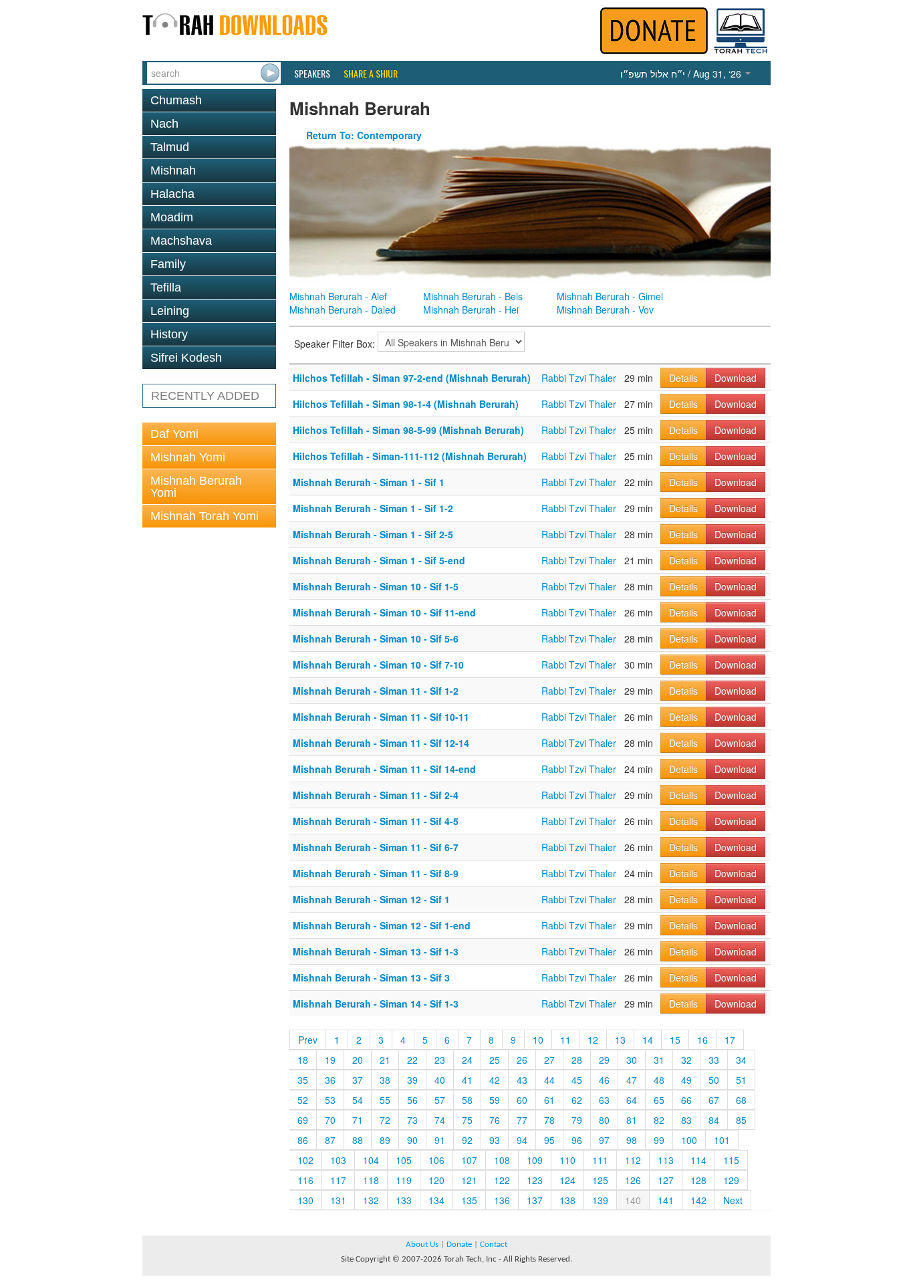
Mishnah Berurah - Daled (342, 309)
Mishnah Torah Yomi (204, 516)
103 (338, 1160)
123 (535, 1180)
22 (412, 1059)
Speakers (312, 73)
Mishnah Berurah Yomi (196, 486)
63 (604, 1099)
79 (576, 1120)
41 (467, 1079)
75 (467, 1120)
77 (522, 1120)
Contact (493, 1244)
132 (371, 1200)
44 (549, 1079)
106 (436, 1160)
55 (385, 1099)
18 (302, 1059)
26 (522, 1059)
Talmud (169, 147)
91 (439, 1140)
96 (576, 1140)
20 (357, 1059)
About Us (422, 1244)
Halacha (172, 194)
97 (604, 1140)
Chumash (176, 100)
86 (302, 1140)
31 (659, 1059)
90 (412, 1140)
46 (604, 1079)
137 (535, 1200)
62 (576, 1099)
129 (731, 1180)
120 (436, 1180)
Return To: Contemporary (364, 135)
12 (593, 1039)
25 (494, 1059)
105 (404, 1160)
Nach (164, 123)
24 (467, 1059)
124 (567, 1180)
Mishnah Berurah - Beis (473, 296)
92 (467, 1140)
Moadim (171, 217)
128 (698, 1180)
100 (689, 1140)
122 (502, 1180)
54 (357, 1099)
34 (741, 1059)
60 (522, 1099)
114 (698, 1160)
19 (330, 1059)
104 (371, 1160)
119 (404, 1180)
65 (659, 1099)
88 (357, 1140)
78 (549, 1120)
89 (385, 1140)
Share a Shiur (371, 73)
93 (494, 1140)
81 (631, 1120)
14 (647, 1039)
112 (633, 1160)
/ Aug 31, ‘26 (682, 73)
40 (439, 1079)
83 (686, 1120)
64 (631, 1099)
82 (659, 1120)
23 (439, 1059)
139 (600, 1200)
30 (631, 1059)
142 (698, 1200)
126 (633, 1180)
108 (502, 1160)
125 (600, 1180)
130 (305, 1200)
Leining (169, 311)
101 (722, 1140)
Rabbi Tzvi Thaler (578, 377)
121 (469, 1180)
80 (604, 1120)
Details (683, 377)
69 (302, 1120)
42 (494, 1079)
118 (371, 1180)
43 (522, 1079)
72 (385, 1120)
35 (302, 1079)
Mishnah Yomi (187, 457)
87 (330, 1140)
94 (522, 1140)
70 (330, 1120)
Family (168, 264)
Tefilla (165, 287)
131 (338, 1200)
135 (469, 1200)
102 (305, 1160)
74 (439, 1120)
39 (412, 1079)
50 (713, 1079)
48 (659, 1079)
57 (439, 1099)
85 (741, 1120)
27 (549, 1059)
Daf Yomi (174, 434)
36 (330, 1079)
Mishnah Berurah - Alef (338, 296)
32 (686, 1059)
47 (631, 1079)
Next (733, 1200)
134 (436, 1200)
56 (412, 1099)
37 (357, 1079)
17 (730, 1039)
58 (467, 1099)
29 (604, 1059)
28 (576, 1059)
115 (731, 1160)
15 (675, 1039)
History (169, 334)
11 (565, 1039)
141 (666, 1200)
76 (494, 1120)
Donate (459, 1244)
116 (305, 1180)
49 (686, 1079)
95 (549, 1140)
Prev (307, 1039)
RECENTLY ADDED (205, 395)
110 (567, 1160)
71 (357, 1120)
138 (567, 1200)
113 (666, 1160)
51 (741, 1079)
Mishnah (173, 170)
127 (666, 1180)
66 (686, 1099)
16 (702, 1039)
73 (412, 1120)
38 (385, 1079)
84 (713, 1120)
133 (404, 1200)
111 (600, 1160)
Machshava (181, 240)
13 (620, 1039)
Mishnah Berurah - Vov (605, 309)
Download (735, 377)
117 (338, 1180)
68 (741, 1099)
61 (549, 1099)
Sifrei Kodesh (186, 357)
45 (576, 1079)
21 (385, 1059)
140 (633, 1200)
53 (330, 1099)
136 (502, 1200)
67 (713, 1099)
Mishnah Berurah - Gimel (610, 296)
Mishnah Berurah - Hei (471, 309)
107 (469, 1160)
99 (659, 1140)
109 (535, 1160)
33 (713, 1059)
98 (631, 1140)
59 (494, 1099)
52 (302, 1099)
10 (538, 1039)
